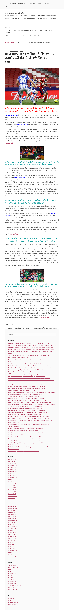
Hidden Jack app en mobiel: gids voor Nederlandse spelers (23, 451)
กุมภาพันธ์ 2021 (12, 526)
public (10, 569)
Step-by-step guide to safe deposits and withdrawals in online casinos (26, 386)
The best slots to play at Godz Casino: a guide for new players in (25, 406)
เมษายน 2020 (11, 546)
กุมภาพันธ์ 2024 (12, 465)
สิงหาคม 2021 (12, 514)
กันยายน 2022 (12, 488)
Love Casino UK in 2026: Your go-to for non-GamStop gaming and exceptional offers (30, 368)
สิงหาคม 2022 (12, 490)
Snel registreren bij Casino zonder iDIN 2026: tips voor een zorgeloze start (28, 384)
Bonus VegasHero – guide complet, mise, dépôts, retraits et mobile (26, 439)
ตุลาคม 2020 (11, 534)
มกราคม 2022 (12, 504)
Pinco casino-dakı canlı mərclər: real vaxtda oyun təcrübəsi (23, 372)
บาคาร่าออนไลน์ (12, 583)
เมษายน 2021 (11, 522)
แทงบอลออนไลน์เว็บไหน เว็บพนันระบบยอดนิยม (46, 328)
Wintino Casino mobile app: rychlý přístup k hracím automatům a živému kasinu (29, 402)
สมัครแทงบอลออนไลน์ (14, 585)
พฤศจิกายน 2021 (12, 508)
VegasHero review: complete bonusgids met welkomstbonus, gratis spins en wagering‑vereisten (28, 425)
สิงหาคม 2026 (12, 459)
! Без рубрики (12, 565)
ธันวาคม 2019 (12, 554)
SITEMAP (7, 18)
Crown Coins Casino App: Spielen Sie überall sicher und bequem (25, 394)
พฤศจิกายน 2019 (12, 557)
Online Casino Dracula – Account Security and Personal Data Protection (22, 22)
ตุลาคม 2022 (11, 486)
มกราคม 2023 (12, 479)
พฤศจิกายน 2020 (12, 532)
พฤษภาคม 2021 (12, 520)
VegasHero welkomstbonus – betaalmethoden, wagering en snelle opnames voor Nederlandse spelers (30, 421)
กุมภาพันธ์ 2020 (12, 550)
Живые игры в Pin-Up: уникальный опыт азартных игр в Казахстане (27, 398)
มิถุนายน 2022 (12, 494)
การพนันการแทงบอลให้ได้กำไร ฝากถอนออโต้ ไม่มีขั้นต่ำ (19, 328)
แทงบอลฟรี (11, 587)
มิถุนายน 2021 (12, 518)
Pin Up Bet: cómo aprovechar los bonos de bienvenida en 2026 (24, 414)
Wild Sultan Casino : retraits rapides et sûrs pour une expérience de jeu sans (28, 374)
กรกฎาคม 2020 (12, 540)
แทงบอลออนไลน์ (13, 589)
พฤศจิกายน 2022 (12, 484)
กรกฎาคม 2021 (12, 516)
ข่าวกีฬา (10, 575)
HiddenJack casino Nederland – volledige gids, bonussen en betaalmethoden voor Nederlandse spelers (30, 448)
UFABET (11, 324)
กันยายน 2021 (12, 512)
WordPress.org (12, 604)
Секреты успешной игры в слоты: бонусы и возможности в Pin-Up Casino (28, 412)
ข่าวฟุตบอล (11, 579)
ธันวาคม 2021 (12, 506)
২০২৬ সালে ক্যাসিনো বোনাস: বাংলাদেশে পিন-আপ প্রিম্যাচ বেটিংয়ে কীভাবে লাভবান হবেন (25, 396)
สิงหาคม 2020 (12, 538)
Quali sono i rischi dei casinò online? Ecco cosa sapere (22, 361)
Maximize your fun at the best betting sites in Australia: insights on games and (29, 378)
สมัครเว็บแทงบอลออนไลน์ (11, 7)
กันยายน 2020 (12, 536)
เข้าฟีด (10, 600)
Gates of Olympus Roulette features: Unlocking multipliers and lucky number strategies (31, 404)
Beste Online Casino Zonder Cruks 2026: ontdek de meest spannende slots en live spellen (31, 392)
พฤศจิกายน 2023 (12, 471)
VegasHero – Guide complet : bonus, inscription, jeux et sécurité (25, 434)
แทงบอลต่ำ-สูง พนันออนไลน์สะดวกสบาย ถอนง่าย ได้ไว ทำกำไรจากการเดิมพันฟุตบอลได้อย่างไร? (33, 18)
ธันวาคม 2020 (12, 530)
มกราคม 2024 (12, 467)
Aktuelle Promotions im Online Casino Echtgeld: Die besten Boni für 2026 (27, 364)
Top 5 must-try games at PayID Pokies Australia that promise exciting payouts (29, 355)
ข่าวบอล (10, 577)
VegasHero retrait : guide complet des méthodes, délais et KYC (24, 437)
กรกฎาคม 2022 (12, 492)
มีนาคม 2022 (11, 500)
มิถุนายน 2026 (12, 463)
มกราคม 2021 (12, 528)
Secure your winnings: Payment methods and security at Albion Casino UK (27, 370)
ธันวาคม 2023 (12, 469)
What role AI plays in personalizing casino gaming (21, 390)
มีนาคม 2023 (11, 475)
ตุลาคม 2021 (11, 510)
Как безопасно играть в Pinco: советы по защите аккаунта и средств (27, 400)
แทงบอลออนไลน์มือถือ (14, 13)
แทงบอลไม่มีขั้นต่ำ (21, 3)
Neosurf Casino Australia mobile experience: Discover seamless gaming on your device (31, 349)
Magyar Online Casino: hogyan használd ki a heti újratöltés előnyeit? (26, 382)
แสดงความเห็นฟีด (13, 602)
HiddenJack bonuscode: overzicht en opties (19, 445)
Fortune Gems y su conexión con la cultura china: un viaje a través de (26, 428)
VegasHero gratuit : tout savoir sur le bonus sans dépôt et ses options (26, 432)
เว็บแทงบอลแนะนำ (31, 3)
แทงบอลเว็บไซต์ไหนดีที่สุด (43, 3)
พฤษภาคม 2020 (12, 544)
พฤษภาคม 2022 (12, 496)
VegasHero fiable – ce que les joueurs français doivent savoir (24, 441)
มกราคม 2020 (12, 552)
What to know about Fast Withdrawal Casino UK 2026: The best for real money (29, 343)
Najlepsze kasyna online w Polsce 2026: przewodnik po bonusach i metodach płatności (31, 380)
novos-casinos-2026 (13, 567)
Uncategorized (12, 573)
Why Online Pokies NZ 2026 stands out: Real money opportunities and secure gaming (30, 347)
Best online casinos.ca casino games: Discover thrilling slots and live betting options (30, 366)
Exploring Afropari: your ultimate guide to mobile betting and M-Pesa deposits (29, 416)
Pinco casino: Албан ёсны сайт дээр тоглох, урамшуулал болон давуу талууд (29, 418)
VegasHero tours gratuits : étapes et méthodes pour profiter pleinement (27, 443)
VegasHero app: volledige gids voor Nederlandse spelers (23, 430)
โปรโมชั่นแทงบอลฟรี (10, 3)
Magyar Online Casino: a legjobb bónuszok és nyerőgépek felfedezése (26, 376)
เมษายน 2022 (11, 498)
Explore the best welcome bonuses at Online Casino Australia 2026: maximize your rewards (30, 352)
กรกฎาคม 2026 (12, 461)
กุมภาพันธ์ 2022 (12, 502)
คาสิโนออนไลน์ (12, 581)
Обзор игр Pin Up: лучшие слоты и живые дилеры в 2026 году (25, 408)
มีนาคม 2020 (11, 548)
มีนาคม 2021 (11, 524)
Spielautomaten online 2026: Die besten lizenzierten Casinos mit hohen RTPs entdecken (32, 345)
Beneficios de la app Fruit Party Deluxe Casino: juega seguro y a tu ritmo (27, 388)
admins (21, 51)
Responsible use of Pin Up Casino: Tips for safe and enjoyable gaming (26, 410)
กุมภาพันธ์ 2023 (12, 477)
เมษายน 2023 (11, 473)
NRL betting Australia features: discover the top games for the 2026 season (28, 359)
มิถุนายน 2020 (12, 542)
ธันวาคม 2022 (12, 482)
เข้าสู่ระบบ (11, 598)
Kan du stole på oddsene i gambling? (18, 357)
